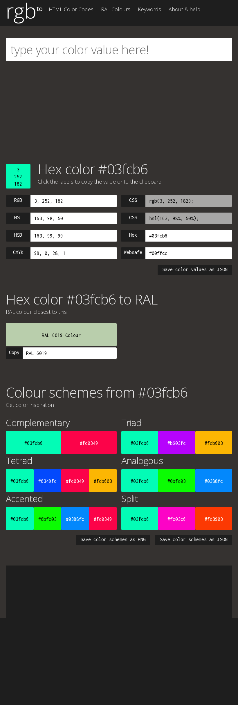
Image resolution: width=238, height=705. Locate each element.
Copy (14, 352)
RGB (18, 200)
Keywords (149, 9)
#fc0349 (89, 443)
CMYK (18, 252)
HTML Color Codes (71, 9)
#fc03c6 (176, 519)
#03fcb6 (33, 443)
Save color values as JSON (195, 269)
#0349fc (47, 481)
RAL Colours (115, 9)
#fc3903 (214, 519)
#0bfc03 (176, 481)
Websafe (133, 252)
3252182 (18, 176)
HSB (18, 235)
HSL (18, 217)
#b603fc (176, 443)
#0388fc (214, 481)
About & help (184, 9)
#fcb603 (214, 443)
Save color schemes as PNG (113, 539)
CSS (133, 200)
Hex (133, 235)
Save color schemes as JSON (194, 539)
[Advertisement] (119, 107)
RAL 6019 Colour (61, 335)
